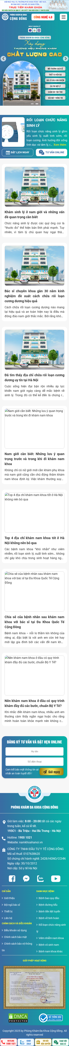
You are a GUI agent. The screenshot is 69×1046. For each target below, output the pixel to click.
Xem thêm (60, 144)
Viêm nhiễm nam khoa (51, 938)
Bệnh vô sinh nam (49, 944)
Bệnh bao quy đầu (49, 898)
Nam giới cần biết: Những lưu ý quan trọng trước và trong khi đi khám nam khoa (34, 459)
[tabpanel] (34, 59)
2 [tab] (37, 103)
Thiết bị (8, 911)
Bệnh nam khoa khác (51, 951)
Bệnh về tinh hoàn (49, 918)
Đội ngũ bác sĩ (12, 904)
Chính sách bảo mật (15, 937)
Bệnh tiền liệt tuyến (49, 911)
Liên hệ (8, 918)
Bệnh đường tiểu (48, 904)
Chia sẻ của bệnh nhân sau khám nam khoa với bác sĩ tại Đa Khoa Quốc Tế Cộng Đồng (34, 622)
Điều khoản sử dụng (15, 930)
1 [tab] (32, 103)
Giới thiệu (9, 898)
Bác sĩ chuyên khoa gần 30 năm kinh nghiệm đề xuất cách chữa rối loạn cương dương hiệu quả (34, 296)
